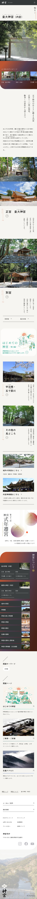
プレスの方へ (6, 826)
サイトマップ (21, 818)
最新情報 (6, 810)
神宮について (14, 791)
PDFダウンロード (8, 818)
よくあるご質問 (8, 803)
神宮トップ (5, 791)
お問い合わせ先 (7, 822)
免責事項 (19, 822)
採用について (21, 826)
